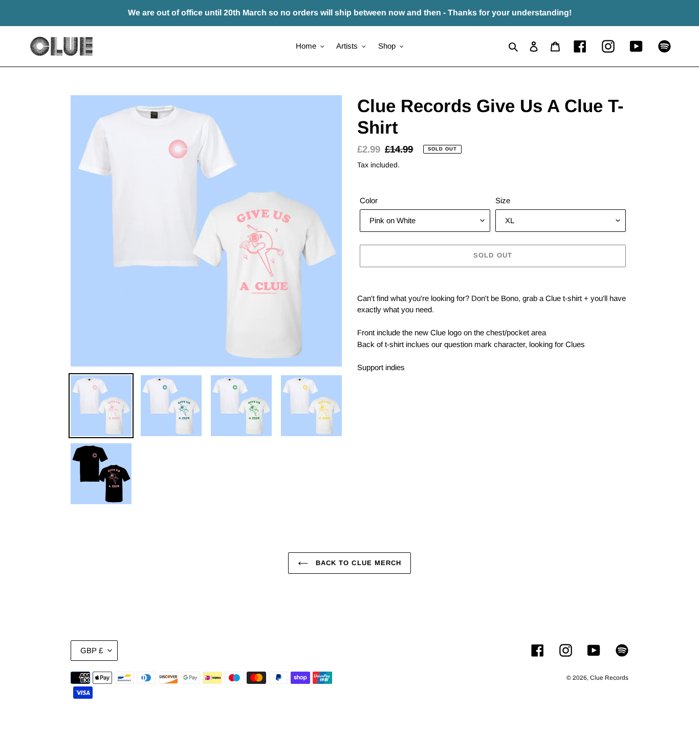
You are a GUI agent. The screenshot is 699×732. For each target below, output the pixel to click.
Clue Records (609, 677)
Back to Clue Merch (357, 563)
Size (502, 200)
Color (369, 200)
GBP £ (91, 650)
